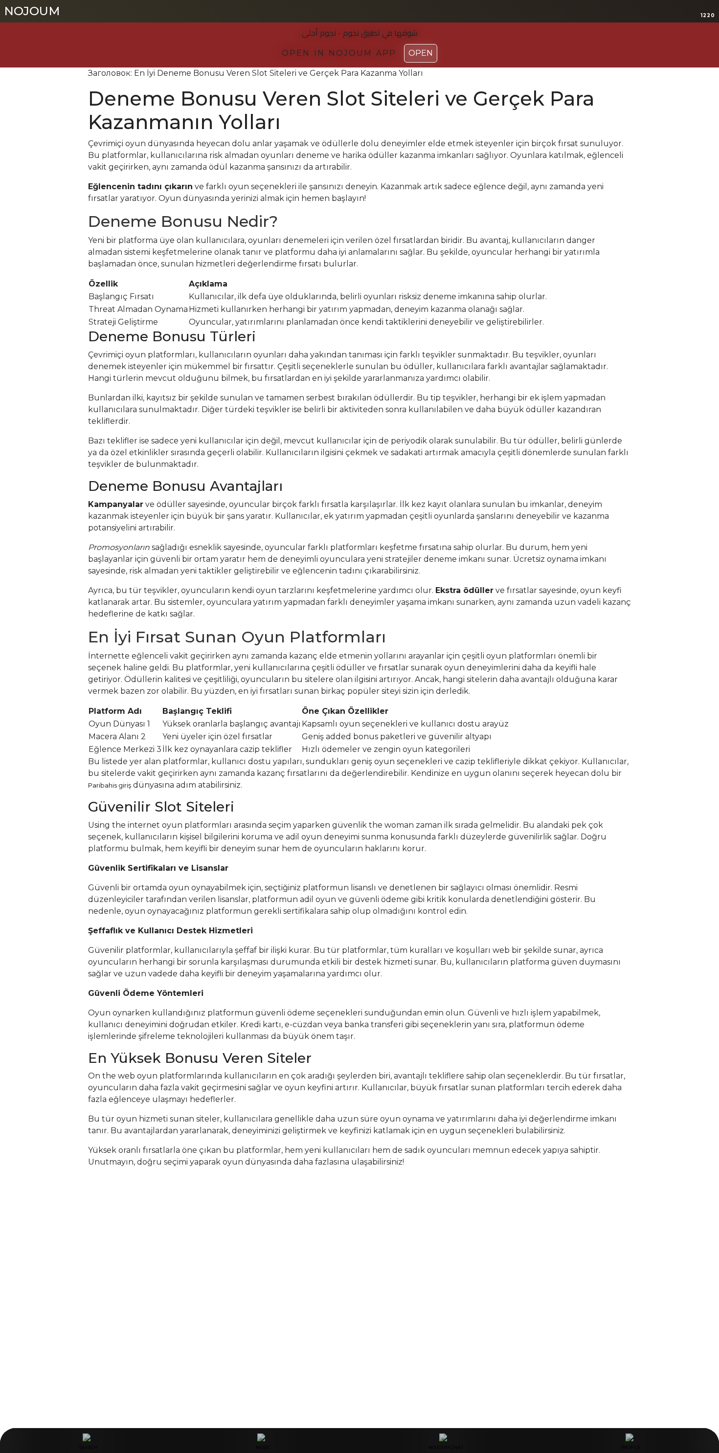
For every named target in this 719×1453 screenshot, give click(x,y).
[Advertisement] (359, 1280)
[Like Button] (95, 1200)
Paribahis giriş (109, 785)
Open (420, 53)
